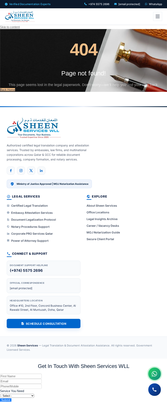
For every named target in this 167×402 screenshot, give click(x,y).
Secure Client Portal (100, 239)
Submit (5, 400)
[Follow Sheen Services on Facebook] (11, 171)
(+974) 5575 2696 (26, 270)
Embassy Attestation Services (32, 212)
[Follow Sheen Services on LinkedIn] (41, 171)
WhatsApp (155, 4)
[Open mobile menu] (157, 16)
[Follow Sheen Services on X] (31, 171)
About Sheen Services (102, 205)
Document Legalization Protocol (33, 219)
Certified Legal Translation (29, 205)
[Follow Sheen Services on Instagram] (21, 171)
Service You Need (12, 391)
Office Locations (98, 212)
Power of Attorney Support (29, 240)
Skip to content (10, 27)
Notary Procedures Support (30, 226)
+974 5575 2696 (98, 4)
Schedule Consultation (46, 323)
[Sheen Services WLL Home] (20, 16)
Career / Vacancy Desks (103, 225)
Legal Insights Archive (102, 219)
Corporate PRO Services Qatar (32, 233)
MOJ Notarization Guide (103, 232)
